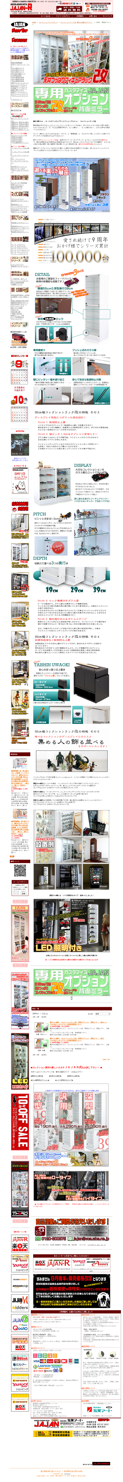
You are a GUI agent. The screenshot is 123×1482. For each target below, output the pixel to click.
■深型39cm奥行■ (73, 1076)
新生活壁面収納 (16, 187)
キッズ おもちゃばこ (18, 246)
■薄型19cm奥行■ (37, 1076)
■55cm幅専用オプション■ (40, 1080)
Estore (67, 1474)
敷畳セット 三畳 (17, 315)
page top (106, 1059)
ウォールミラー (16, 319)
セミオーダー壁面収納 (19, 183)
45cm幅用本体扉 (18, 79)
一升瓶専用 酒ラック (19, 279)
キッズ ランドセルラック (20, 250)
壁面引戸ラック (16, 188)
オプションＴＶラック (20, 94)
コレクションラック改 (19, 135)
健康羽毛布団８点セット (20, 302)
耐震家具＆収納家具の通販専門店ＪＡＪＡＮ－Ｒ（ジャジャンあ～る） (37, 1)
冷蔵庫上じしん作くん (19, 88)
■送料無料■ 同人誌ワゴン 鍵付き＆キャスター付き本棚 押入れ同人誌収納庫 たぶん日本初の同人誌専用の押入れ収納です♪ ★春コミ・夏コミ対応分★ (20, 827)
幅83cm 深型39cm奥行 (20, 126)
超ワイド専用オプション (21, 130)
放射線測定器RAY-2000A (20, 295)
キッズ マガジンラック (19, 248)
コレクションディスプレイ (48, 22)
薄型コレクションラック (20, 83)
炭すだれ (15, 310)
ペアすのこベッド (17, 230)
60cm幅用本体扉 (18, 81)
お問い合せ (93, 16)
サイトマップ (107, 16)
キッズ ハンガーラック (19, 254)
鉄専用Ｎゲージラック (19, 167)
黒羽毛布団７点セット (19, 304)
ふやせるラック (16, 100)
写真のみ (45, 1013)
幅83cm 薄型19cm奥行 (20, 122)
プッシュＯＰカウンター (20, 206)
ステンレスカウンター (19, 208)
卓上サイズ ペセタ (18, 168)
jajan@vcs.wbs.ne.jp (96, 1245)
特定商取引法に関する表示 (73, 1471)
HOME (34, 22)
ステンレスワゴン (17, 199)
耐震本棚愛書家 (16, 63)
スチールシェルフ (17, 306)
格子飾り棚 (16, 312)
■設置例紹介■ (16, 110)
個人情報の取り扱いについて (51, 1471)
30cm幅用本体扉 (18, 77)
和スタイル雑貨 (16, 308)
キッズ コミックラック (19, 252)
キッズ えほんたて (18, 244)
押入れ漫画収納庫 (17, 282)
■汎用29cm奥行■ (55, 1076)
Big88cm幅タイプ (18, 74)
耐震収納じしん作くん (19, 87)
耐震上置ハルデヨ (17, 90)
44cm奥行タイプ (18, 72)
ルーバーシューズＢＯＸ (20, 281)
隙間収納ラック (16, 205)
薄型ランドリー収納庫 (19, 212)
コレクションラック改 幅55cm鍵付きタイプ (76, 22)
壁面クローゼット (17, 185)
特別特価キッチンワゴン (20, 210)
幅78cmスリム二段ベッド (20, 228)
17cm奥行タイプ (18, 68)
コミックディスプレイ (19, 85)
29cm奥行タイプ (18, 70)
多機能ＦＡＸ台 (16, 284)
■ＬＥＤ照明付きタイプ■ (64, 1080)
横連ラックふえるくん (19, 92)
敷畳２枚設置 (17, 314)
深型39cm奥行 (17, 141)
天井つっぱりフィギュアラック (55, 125)
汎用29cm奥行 (17, 139)
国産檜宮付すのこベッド (20, 226)
